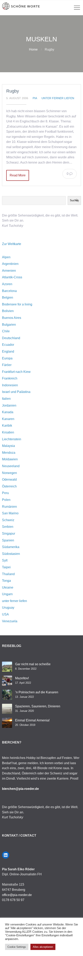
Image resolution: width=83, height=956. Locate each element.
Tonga (6, 580)
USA (5, 614)
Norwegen (9, 473)
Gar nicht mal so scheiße (33, 664)
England (8, 351)
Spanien (8, 540)
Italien (6, 398)
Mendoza (8, 452)
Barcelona (9, 291)
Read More (18, 175)
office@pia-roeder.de (17, 895)
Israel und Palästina (16, 392)
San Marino (10, 513)
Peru (5, 493)
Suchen (74, 200)
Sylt (4, 560)
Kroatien (8, 432)
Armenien (9, 270)
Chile (6, 331)
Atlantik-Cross (12, 277)
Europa (7, 358)
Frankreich (9, 378)
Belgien (7, 297)
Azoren (7, 284)
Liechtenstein (11, 439)
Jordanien (9, 405)
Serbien (7, 526)
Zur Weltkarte (11, 244)
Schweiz (8, 520)
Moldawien (10, 459)
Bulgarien (9, 324)
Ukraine (7, 587)
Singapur (8, 533)
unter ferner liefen (58, 98)
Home (33, 49)
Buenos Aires (11, 317)
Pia (35, 98)
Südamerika (10, 547)
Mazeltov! (22, 678)
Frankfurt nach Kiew (16, 371)
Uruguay (8, 607)
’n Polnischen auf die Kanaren (36, 692)
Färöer (6, 365)
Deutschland (11, 338)
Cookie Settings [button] (16, 946)
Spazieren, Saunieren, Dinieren (37, 706)
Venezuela (9, 621)
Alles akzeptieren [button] (43, 946)
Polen (6, 499)
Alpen (6, 257)
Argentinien (10, 263)
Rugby (12, 91)
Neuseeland (11, 466)
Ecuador (8, 344)
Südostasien (11, 553)
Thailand (8, 574)
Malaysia (8, 445)
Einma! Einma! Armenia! (32, 720)
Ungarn (7, 594)
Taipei (6, 567)
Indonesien (10, 385)
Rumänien (9, 506)
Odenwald (9, 479)
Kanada (7, 412)
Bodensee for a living (17, 304)
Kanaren (8, 419)
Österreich (9, 486)
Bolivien (8, 311)
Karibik (7, 425)
